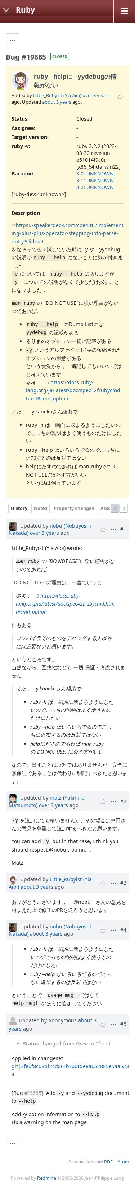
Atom (123, 1162)
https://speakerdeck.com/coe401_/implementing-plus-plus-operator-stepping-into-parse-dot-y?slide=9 (67, 233)
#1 (123, 528)
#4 (123, 930)
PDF (108, 1162)
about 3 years (56, 102)
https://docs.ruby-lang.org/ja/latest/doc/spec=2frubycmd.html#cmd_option (74, 390)
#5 (123, 1023)
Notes (40, 508)
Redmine (46, 1178)
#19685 (32, 1092)
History (19, 508)
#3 (123, 882)
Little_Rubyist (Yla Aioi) (57, 95)
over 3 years (95, 95)
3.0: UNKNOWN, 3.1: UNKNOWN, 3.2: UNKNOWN (95, 180)
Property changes (74, 508)
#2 (123, 801)
